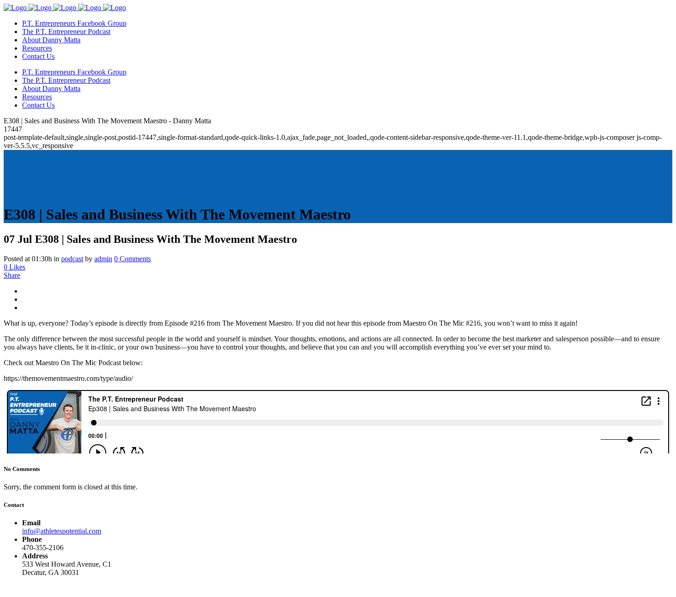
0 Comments (132, 259)
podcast (72, 259)
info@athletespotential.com (61, 531)
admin (103, 259)
